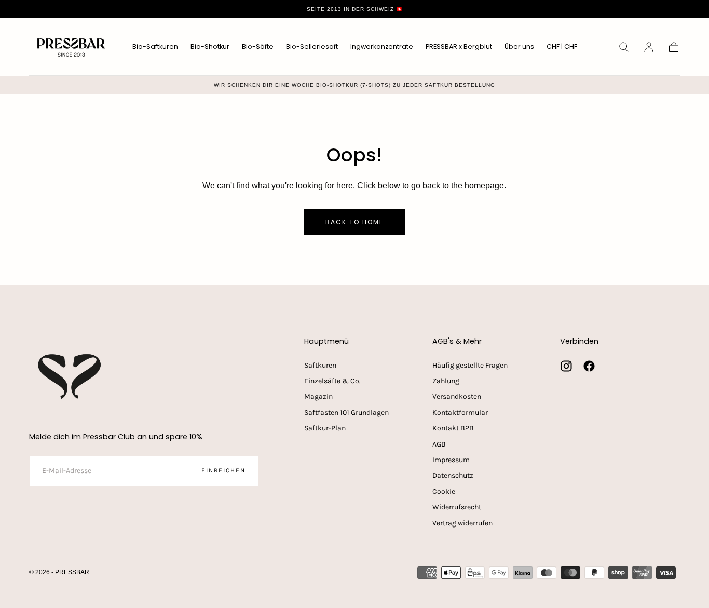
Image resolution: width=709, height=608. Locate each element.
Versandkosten (456, 396)
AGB (439, 444)
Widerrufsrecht (456, 507)
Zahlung (445, 380)
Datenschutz (452, 475)
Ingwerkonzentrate (381, 47)
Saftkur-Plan (325, 428)
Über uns (519, 47)
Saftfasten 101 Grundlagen (346, 412)
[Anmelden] (649, 47)
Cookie (443, 491)
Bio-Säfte (258, 47)
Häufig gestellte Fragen (470, 365)
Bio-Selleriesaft (312, 47)
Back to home (354, 222)
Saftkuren (320, 365)
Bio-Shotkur (209, 47)
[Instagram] (566, 366)
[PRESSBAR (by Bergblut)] (70, 376)
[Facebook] (589, 366)
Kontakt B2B (453, 428)
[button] (562, 48)
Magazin (318, 396)
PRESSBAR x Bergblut (459, 47)
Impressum (451, 459)
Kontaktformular (460, 412)
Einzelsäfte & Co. (332, 380)
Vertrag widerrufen (462, 523)
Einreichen (223, 470)
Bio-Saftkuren (155, 47)
